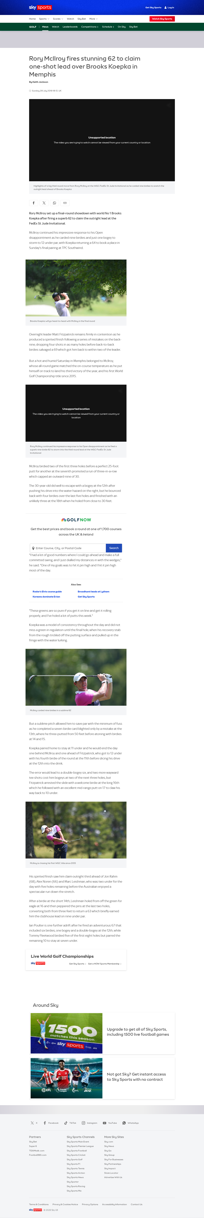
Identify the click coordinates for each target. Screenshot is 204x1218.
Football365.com (37, 1155)
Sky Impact (110, 1168)
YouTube (112, 1123)
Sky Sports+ (73, 1182)
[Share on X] (44, 203)
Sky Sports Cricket (76, 1155)
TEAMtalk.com (36, 1151)
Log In (171, 7)
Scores (56, 19)
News (45, 27)
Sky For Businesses (113, 1159)
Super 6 (33, 1146)
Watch (70, 19)
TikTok (72, 1123)
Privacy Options (90, 1204)
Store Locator (111, 1173)
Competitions (89, 27)
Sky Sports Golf (74, 1159)
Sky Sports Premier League (80, 1146)
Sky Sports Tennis (75, 1168)
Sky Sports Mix (74, 1191)
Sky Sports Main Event (78, 1142)
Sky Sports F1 (73, 1164)
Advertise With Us (113, 1177)
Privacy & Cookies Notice (65, 1204)
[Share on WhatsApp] (54, 203)
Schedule (107, 27)
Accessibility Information (114, 1204)
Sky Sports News (75, 1177)
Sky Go (107, 1151)
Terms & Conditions (39, 1204)
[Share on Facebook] (33, 203)
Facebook (53, 1123)
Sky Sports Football (77, 1151)
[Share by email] (64, 203)
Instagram (92, 1123)
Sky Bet (82, 19)
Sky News (109, 1146)
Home (32, 19)
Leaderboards (70, 27)
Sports (43, 19)
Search (114, 548)
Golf (32, 27)
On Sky (122, 27)
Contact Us (136, 1204)
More (92, 19)
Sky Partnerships (112, 1164)
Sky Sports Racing (76, 1186)
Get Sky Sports (153, 7)
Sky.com (108, 1142)
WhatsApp (133, 1123)
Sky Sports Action (76, 1173)
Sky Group (109, 1155)
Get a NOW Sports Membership (103, 964)
